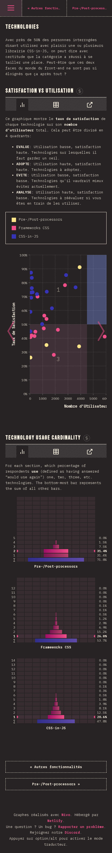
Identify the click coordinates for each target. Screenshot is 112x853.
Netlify (55, 820)
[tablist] (56, 104)
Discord (72, 832)
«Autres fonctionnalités (56, 767)
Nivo (65, 814)
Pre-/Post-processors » (56, 784)
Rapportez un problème (81, 826)
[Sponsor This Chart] (79, 91)
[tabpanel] (56, 257)
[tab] (22, 105)
